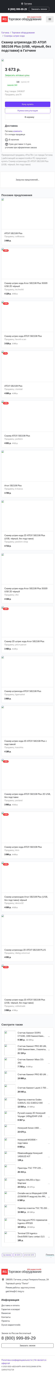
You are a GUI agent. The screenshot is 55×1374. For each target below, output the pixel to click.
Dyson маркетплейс (11, 1325)
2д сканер (7, 1255)
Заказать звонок (39, 9)
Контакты (6, 1317)
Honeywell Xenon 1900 (28, 1128)
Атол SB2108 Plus (13, 485)
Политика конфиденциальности (16, 1360)
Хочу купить (28, 104)
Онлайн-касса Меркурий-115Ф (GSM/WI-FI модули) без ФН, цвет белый (32, 1195)
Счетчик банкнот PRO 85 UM (32, 1074)
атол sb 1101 (29, 1255)
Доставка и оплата (10, 1305)
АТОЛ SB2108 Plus (13, 233)
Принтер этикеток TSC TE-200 (32, 1208)
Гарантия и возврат (10, 1309)
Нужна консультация (27, 110)
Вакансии (6, 1313)
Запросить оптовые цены (17, 75)
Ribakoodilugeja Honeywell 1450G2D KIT (30, 1155)
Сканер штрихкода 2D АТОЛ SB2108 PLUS (25, 950)
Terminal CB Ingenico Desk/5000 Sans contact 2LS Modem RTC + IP (31, 1235)
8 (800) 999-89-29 (17, 9)
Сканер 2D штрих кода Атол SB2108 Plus (24, 641)
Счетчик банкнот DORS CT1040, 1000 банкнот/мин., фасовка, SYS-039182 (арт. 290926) (31, 1035)
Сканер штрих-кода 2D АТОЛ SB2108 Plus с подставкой (25, 742)
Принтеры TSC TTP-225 (29, 1168)
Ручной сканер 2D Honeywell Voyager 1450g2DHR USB (31, 1114)
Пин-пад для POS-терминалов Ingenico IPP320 (32, 1221)
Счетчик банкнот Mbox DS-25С (31, 1061)
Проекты (5, 1321)
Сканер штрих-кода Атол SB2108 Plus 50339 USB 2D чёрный (25, 285)
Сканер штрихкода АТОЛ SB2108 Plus (22, 691)
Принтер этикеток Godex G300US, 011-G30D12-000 (30, 1101)
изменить (17, 131)
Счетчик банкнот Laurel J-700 (32, 1088)
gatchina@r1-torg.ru (15, 1291)
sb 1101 (18, 1255)
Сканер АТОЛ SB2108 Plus (17, 435)
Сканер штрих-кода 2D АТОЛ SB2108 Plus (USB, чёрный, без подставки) (24, 537)
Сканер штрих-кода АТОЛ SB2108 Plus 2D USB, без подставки (27, 795)
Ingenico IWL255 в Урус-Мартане (29, 1181)
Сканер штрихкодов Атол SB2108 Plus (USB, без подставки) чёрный (26, 898)
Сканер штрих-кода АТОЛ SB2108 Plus (23, 336)
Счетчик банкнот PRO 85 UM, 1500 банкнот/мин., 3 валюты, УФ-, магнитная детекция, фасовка (32, 1048)
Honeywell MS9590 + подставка (27, 1141)
